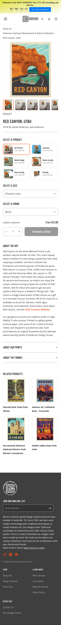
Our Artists (38, 581)
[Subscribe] (49, 508)
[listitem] (44, 149)
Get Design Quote (12, 612)
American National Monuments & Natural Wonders (28, 33)
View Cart (8, 586)
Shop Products (10, 581)
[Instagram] (4, 554)
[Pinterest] (10, 554)
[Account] (49, 19)
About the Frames (13, 357)
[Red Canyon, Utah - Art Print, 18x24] (44, 105)
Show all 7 (7, 113)
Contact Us (8, 607)
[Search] (42, 19)
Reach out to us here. (34, 547)
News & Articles (40, 586)
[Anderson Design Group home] (30, 19)
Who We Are (39, 575)
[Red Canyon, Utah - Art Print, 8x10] (20, 105)
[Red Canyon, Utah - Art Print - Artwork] (8, 105)
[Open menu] (5, 19)
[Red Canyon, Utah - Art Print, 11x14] (32, 105)
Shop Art (7, 28)
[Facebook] (16, 554)
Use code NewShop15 (40, 9)
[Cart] (56, 19)
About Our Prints (12, 347)
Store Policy (39, 592)
